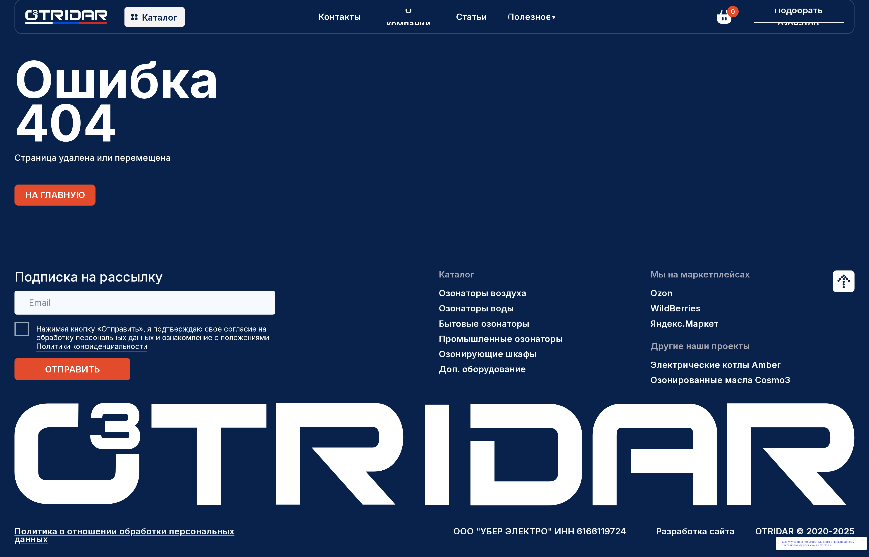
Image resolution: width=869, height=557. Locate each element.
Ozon (661, 293)
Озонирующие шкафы (488, 354)
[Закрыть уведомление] (863, 540)
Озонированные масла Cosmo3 (720, 380)
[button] (798, 17)
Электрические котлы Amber (715, 365)
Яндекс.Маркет (684, 323)
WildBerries (675, 308)
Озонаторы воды (476, 308)
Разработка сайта (695, 531)
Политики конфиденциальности (91, 346)
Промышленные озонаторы (501, 339)
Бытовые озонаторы (484, 323)
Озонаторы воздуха (482, 293)
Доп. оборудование (482, 369)
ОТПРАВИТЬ (72, 369)
